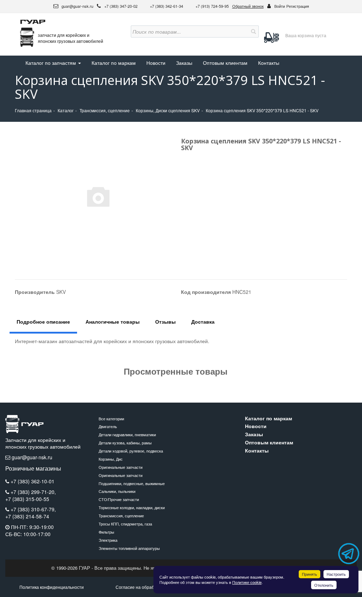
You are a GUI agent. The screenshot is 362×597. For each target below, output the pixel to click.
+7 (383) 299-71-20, (33, 491)
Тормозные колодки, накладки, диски (132, 507)
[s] (253, 31)
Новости (155, 62)
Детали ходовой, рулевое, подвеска (131, 451)
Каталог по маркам (114, 62)
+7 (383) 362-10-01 (32, 481)
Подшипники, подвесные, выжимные (132, 483)
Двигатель (108, 426)
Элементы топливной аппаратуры (129, 548)
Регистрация (297, 6)
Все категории (111, 418)
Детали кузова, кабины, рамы (125, 442)
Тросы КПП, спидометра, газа (125, 524)
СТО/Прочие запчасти (119, 499)
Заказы (184, 62)
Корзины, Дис (111, 459)
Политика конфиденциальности (51, 587)
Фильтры (106, 532)
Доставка (203, 321)
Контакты (268, 62)
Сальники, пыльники (117, 491)
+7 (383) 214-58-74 (27, 516)
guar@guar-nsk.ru (76, 6)
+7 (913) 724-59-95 (212, 6)
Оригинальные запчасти (120, 467)
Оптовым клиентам (225, 62)
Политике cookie (247, 582)
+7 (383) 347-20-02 (121, 6)
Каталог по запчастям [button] (51, 62)
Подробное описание (43, 321)
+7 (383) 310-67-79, (33, 509)
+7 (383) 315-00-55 (27, 499)
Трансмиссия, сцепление (121, 515)
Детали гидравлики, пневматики (127, 434)
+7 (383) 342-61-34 (167, 6)
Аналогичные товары (113, 321)
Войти (279, 6)
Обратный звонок (248, 6)
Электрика (108, 540)
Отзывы (165, 321)
